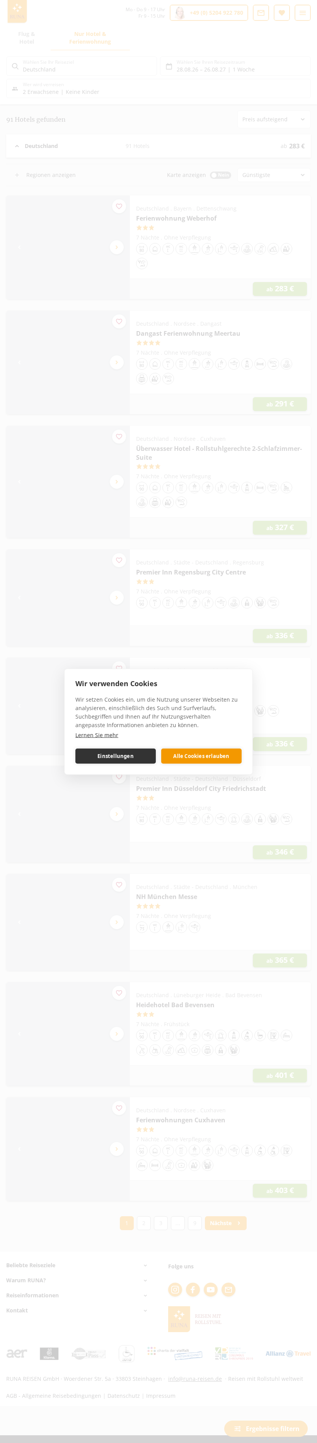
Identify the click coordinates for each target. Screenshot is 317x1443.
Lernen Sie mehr (96, 734)
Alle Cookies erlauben (201, 756)
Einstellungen (115, 756)
